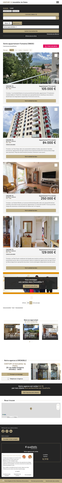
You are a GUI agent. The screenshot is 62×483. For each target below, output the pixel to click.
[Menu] (57, 2)
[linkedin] (10, 431)
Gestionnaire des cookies (52, 481)
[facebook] (3, 431)
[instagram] (6, 431)
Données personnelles (37, 481)
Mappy (15, 417)
